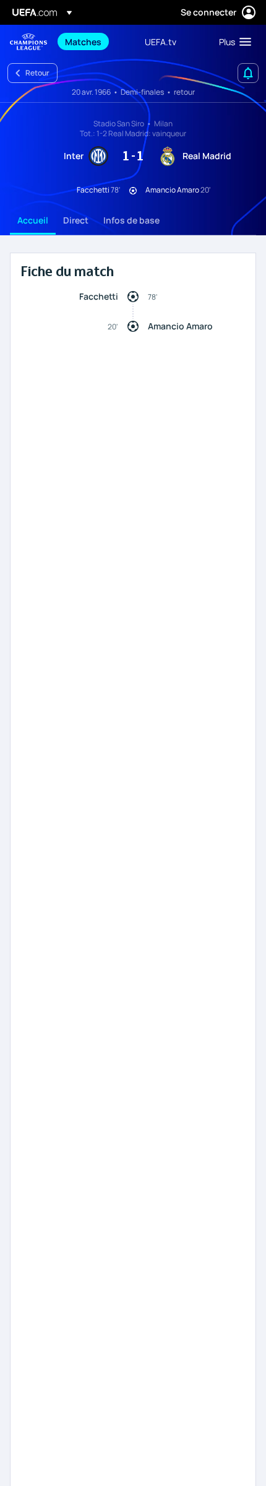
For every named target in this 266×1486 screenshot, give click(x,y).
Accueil (32, 220)
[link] (83, 41)
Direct (75, 220)
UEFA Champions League (28, 41)
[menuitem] (94, 41)
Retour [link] (37, 72)
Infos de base (131, 220)
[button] (232, 41)
